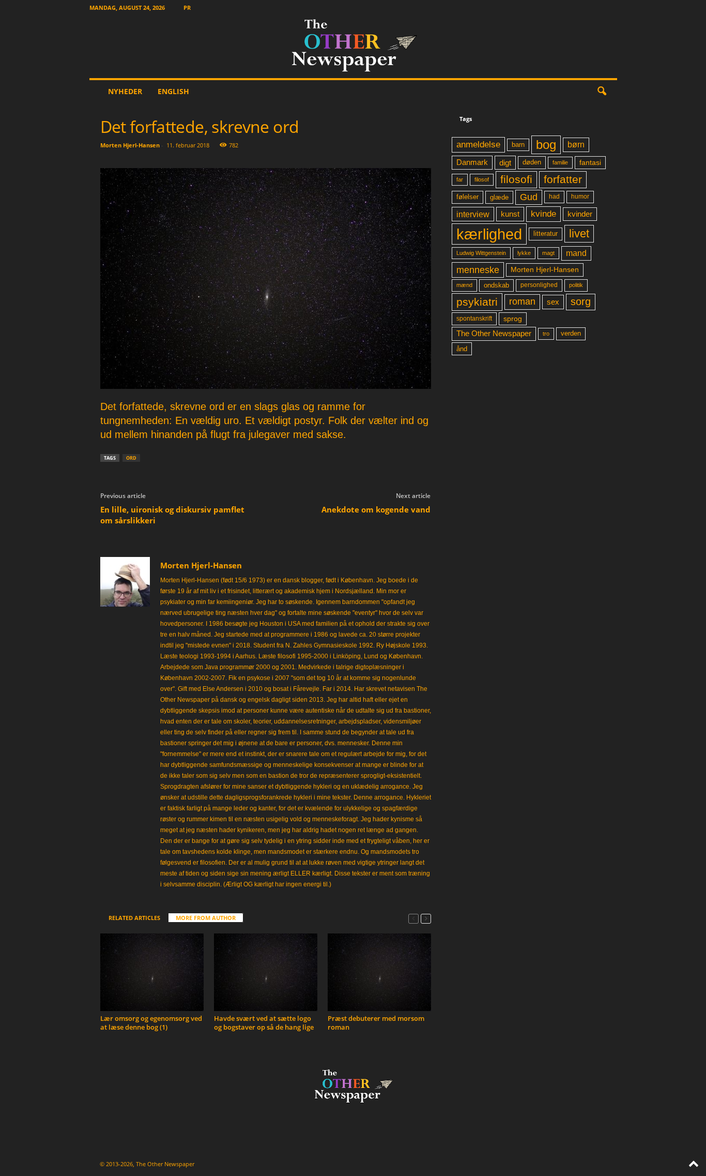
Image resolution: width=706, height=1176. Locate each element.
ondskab (496, 285)
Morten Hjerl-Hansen (130, 145)
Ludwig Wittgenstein (481, 253)
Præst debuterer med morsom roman (376, 1023)
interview (472, 214)
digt (505, 162)
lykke (524, 253)
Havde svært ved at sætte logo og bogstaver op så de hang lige (264, 1023)
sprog (512, 319)
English (173, 91)
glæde (499, 197)
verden (571, 333)
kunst (510, 213)
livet (579, 233)
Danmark (472, 162)
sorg (581, 301)
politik (576, 285)
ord (131, 458)
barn (518, 144)
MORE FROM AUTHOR (206, 918)
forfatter (563, 179)
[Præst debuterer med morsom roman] (379, 972)
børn (576, 144)
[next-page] (426, 918)
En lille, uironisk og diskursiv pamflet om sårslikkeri (172, 514)
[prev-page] (413, 918)
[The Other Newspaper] (353, 46)
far (459, 179)
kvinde (543, 213)
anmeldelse (478, 144)
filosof (481, 179)
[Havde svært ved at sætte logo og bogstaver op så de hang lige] (265, 972)
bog (546, 145)
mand (576, 253)
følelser (467, 197)
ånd (461, 349)
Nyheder (125, 91)
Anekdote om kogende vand (376, 509)
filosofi (516, 179)
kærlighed (489, 234)
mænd (464, 285)
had (554, 196)
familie (560, 162)
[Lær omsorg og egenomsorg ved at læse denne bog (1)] (152, 972)
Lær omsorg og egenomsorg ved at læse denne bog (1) (151, 1023)
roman (522, 301)
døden (532, 162)
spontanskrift (474, 318)
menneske (477, 270)
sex (553, 301)
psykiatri (477, 302)
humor (580, 196)
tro (546, 333)
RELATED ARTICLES (134, 918)
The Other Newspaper (493, 333)
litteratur (545, 233)
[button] (601, 91)
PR (187, 7)
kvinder (579, 214)
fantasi (590, 162)
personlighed (539, 285)
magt (548, 253)
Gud (529, 197)
